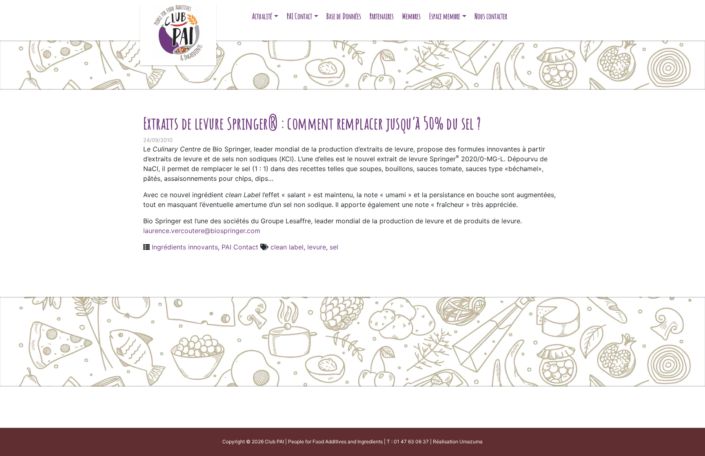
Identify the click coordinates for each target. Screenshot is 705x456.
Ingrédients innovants (185, 247)
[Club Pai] (178, 31)
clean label (287, 247)
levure (316, 247)
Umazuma (471, 441)
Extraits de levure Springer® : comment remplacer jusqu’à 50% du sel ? (312, 123)
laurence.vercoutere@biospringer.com (201, 231)
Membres (411, 16)
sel (334, 247)
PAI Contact (299, 16)
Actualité (262, 16)
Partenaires (382, 16)
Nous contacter (490, 16)
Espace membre (444, 16)
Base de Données (343, 16)
